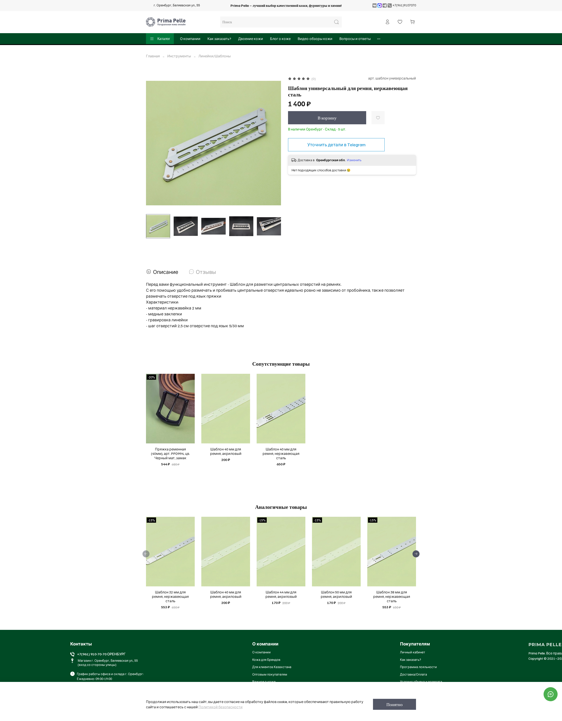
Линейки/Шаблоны (214, 56)
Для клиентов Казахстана (271, 667)
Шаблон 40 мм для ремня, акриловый (225, 451)
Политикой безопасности (220, 707)
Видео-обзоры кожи (315, 38)
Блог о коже (280, 38)
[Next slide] (274, 143)
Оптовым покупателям (269, 674)
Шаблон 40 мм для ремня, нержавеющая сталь (281, 453)
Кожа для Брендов (266, 659)
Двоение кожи (250, 38)
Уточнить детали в (336, 144)
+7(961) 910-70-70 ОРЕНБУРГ (101, 654)
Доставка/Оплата (413, 674)
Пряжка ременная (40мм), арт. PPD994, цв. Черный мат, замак (170, 453)
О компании (190, 38)
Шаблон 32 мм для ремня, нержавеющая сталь (170, 596)
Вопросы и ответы (355, 38)
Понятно (394, 704)
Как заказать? (219, 38)
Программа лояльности (418, 667)
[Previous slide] (153, 143)
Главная (153, 56)
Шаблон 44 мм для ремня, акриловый (281, 594)
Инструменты (179, 56)
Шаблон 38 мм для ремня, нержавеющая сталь (391, 596)
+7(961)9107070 (404, 5)
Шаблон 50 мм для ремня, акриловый (336, 594)
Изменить (354, 160)
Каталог (163, 38)
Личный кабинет (412, 652)
